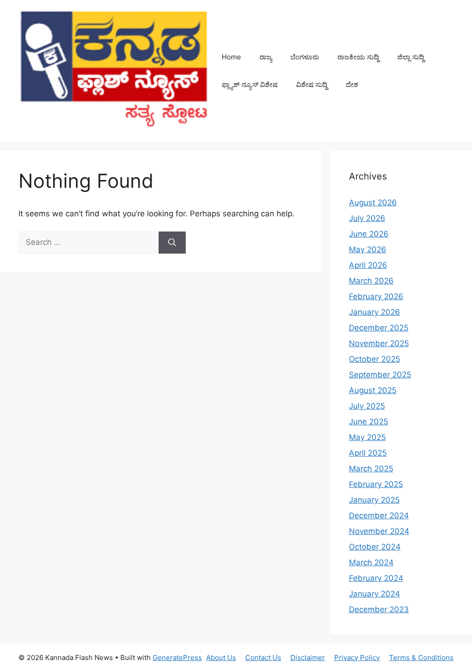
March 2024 (371, 562)
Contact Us (263, 657)
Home (231, 56)
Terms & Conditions (421, 657)
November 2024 (379, 531)
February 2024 (376, 578)
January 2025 (374, 499)
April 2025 (368, 453)
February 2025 (376, 484)
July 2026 (367, 218)
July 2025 (367, 406)
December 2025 (378, 327)
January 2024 (374, 593)
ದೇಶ (352, 84)
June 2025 (368, 421)
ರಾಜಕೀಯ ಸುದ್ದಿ (358, 56)
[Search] (172, 243)
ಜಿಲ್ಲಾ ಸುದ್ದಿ (410, 56)
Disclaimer (307, 657)
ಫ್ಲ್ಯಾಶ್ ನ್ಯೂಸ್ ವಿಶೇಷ (249, 84)
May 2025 (367, 437)
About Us (221, 657)
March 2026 (371, 280)
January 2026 (374, 312)
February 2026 (376, 296)
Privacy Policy (357, 657)
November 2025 (379, 343)
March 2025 (371, 468)
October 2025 (374, 359)
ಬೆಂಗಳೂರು (304, 56)
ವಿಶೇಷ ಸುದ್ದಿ (311, 84)
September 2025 (380, 374)
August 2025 (372, 390)
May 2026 (367, 249)
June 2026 (369, 233)
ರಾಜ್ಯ (266, 56)
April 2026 (368, 265)
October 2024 (375, 546)
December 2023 (379, 609)
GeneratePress (177, 657)
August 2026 (373, 202)
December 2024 (379, 515)
